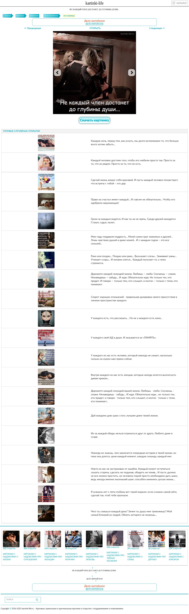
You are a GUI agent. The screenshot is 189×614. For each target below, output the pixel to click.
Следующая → (157, 28)
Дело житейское (94, 24)
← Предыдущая (32, 28)
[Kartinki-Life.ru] (94, 3)
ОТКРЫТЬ (95, 28)
